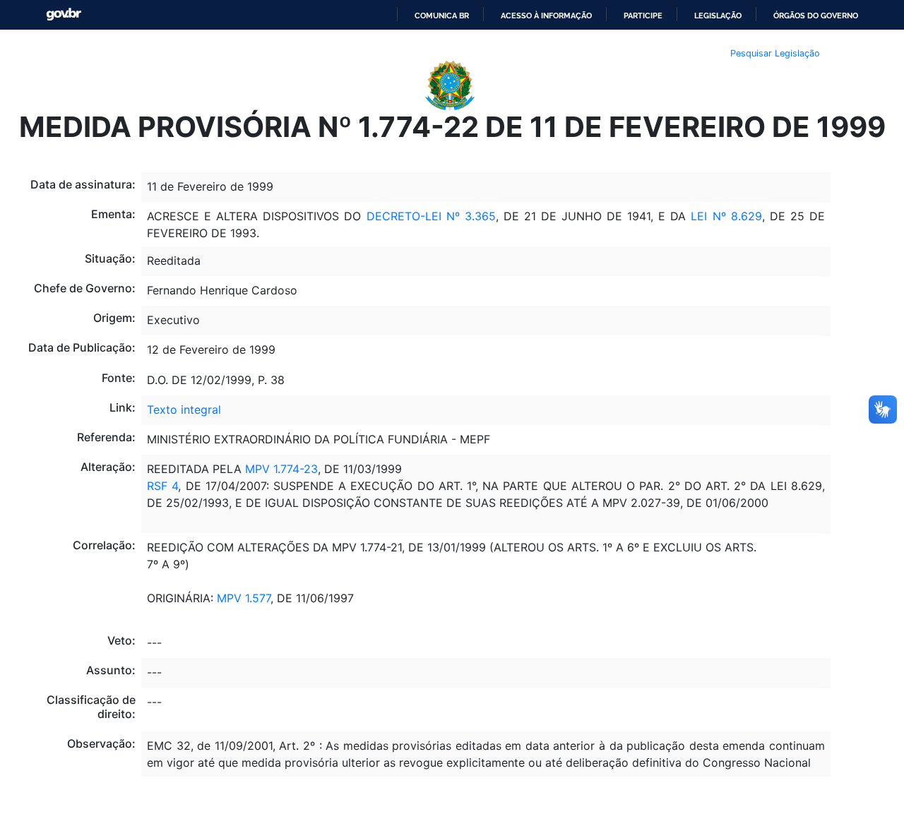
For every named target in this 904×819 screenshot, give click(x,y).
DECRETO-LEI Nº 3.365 (431, 216)
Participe (643, 15)
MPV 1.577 (243, 598)
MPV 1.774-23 (281, 469)
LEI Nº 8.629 (726, 216)
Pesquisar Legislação (775, 53)
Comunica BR (442, 15)
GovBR (63, 14)
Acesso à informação (546, 15)
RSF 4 (162, 486)
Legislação (718, 15)
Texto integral (184, 409)
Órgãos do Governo (815, 15)
